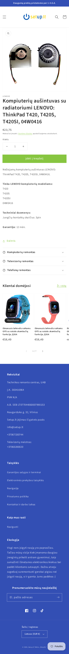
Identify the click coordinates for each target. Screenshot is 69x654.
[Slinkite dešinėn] (42, 351)
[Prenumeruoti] (58, 597)
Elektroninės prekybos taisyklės (25, 480)
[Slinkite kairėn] (26, 351)
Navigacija (13, 488)
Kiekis (5, 139)
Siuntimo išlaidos (25, 133)
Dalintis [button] (11, 241)
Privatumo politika (18, 496)
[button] (4, 17)
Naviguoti (12, 527)
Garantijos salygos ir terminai (24, 472)
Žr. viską (61, 286)
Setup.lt (31, 647)
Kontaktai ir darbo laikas (21, 504)
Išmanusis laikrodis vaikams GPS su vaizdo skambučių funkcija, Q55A (16, 331)
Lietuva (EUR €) (32, 634)
